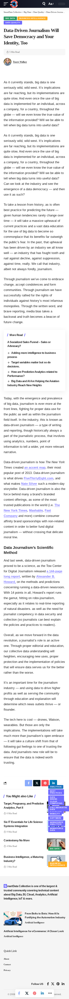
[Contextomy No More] (56, 844)
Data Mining (53, 798)
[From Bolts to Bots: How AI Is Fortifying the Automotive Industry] (13, 919)
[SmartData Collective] (14, 4)
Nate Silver (29, 483)
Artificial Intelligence (34, 922)
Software (55, 818)
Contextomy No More (16, 840)
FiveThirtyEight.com (38, 478)
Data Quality (13, 23)
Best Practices (56, 792)
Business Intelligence (32, 18)
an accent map (34, 467)
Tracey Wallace (20, 62)
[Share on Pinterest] (34, 993)
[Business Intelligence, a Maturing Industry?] (56, 860)
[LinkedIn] (63, 984)
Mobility (55, 814)
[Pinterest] (58, 984)
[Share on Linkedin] (42, 993)
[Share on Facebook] (19, 993)
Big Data (10, 18)
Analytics (55, 787)
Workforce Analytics (56, 823)
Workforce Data (56, 829)
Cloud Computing (56, 802)
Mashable (36, 510)
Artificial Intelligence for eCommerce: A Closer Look (34, 931)
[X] (52, 984)
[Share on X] (27, 993)
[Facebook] (48, 984)
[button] (7, 4)
